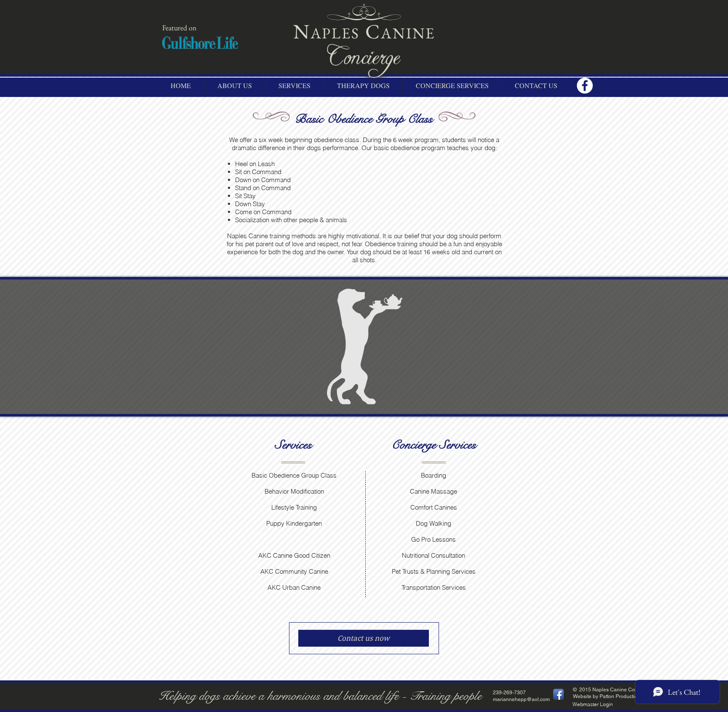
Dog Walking (433, 523)
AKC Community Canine (294, 571)
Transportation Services (433, 587)
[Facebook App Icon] (558, 694)
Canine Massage (433, 491)
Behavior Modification (294, 491)
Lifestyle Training (294, 507)
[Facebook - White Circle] (585, 86)
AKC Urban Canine (294, 587)
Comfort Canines (433, 507)
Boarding (433, 475)
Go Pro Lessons (433, 539)
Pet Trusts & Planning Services (434, 571)
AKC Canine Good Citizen (294, 555)
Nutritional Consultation (433, 555)
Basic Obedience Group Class (294, 475)
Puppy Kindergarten (294, 523)
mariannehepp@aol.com (521, 699)
